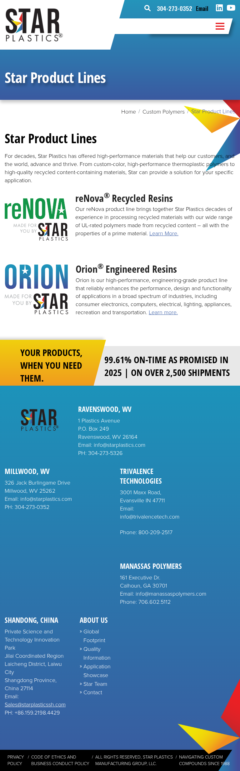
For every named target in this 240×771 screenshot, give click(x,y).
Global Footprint (94, 635)
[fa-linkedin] (219, 8)
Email (202, 8)
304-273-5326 (105, 453)
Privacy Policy (16, 760)
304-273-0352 (174, 8)
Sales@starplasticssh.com (35, 704)
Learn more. (163, 312)
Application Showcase (97, 670)
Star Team (95, 684)
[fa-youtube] (231, 8)
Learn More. (163, 233)
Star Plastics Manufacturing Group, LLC (134, 760)
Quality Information (97, 653)
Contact (92, 692)
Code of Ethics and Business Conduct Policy (60, 760)
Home (128, 112)
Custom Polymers (163, 112)
